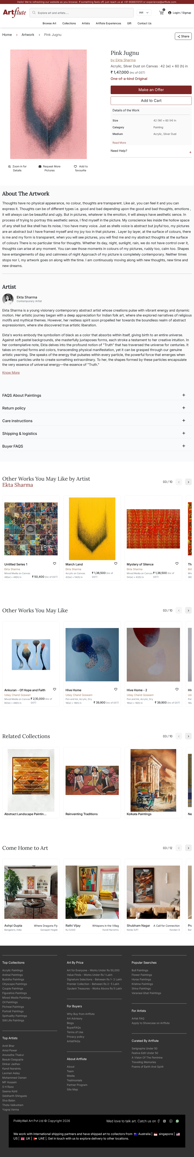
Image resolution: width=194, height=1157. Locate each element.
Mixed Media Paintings (16, 997)
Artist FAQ (138, 1018)
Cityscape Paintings (14, 983)
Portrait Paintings (12, 1011)
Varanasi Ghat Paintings (146, 993)
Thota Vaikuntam (12, 1105)
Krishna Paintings (142, 983)
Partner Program (77, 1084)
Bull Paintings (140, 970)
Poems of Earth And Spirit (147, 1066)
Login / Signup (182, 12)
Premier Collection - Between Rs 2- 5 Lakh (93, 983)
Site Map (72, 1089)
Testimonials (74, 1080)
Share (185, 36)
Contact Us (144, 23)
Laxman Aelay (11, 1073)
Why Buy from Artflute (81, 1013)
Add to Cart (151, 100)
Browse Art (49, 23)
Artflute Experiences (108, 23)
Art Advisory (74, 1018)
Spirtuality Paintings (14, 1015)
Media (71, 1075)
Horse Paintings (141, 979)
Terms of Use (75, 1032)
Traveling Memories (144, 1062)
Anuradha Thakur (13, 1054)
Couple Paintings (12, 988)
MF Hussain (9, 1082)
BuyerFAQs (74, 1027)
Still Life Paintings (13, 1020)
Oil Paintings (10, 1002)
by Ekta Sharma (123, 60)
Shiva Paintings (141, 988)
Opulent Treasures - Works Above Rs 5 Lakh (94, 988)
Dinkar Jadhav (11, 1064)
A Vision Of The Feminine (147, 1057)
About (70, 1066)
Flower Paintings (142, 974)
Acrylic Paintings (12, 970)
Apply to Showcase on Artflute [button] (151, 1023)
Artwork (28, 35)
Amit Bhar (8, 1045)
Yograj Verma (10, 1109)
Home (7, 35)
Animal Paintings (12, 974)
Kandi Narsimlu (11, 1068)
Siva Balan (8, 1100)
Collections (69, 23)
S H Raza (8, 1086)
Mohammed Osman (14, 1077)
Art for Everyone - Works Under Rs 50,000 (93, 970)
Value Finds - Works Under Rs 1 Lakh (89, 974)
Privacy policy (75, 1036)
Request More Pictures (51, 168)
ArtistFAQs (73, 1041)
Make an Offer (151, 89)
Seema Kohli (9, 1091)
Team (70, 1071)
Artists (86, 23)
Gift (129, 23)
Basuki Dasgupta (12, 1059)
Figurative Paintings (14, 993)
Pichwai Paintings (13, 1006)
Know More (11, 373)
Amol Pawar (9, 1050)
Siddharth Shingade (14, 1095)
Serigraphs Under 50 (144, 1048)
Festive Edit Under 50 (145, 1053)
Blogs (70, 1023)
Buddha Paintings (13, 979)
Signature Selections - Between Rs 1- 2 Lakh (94, 979)
